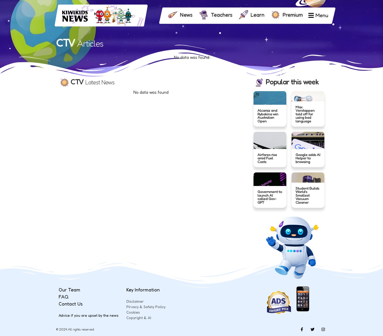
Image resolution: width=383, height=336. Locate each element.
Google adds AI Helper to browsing (307, 158)
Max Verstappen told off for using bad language (304, 113)
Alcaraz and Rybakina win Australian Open (267, 115)
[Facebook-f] (302, 329)
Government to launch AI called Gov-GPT (269, 197)
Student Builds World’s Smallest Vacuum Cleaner (307, 195)
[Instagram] (323, 329)
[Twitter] (312, 329)
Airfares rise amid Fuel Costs (267, 158)
